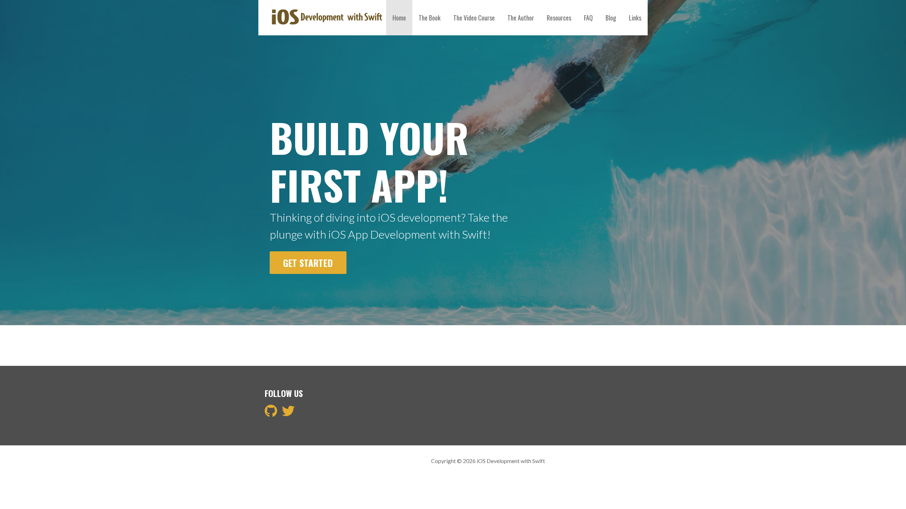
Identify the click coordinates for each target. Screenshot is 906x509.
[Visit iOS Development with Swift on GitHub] (271, 413)
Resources (559, 17)
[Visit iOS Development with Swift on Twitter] (288, 413)
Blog (611, 17)
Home (399, 17)
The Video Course (474, 17)
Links (635, 17)
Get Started (308, 262)
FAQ (588, 17)
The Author (521, 17)
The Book (430, 17)
